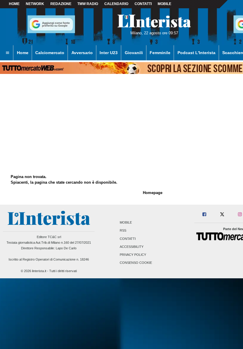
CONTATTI (143, 4)
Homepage (152, 192)
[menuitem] (7, 53)
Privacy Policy (133, 254)
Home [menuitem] (22, 52)
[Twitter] (222, 214)
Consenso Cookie (136, 263)
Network (35, 4)
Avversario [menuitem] (82, 52)
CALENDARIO (116, 4)
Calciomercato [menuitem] (49, 52)
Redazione (60, 4)
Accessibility (131, 246)
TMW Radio (87, 4)
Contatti (128, 238)
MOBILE (164, 4)
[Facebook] (204, 214)
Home (14, 4)
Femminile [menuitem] (160, 52)
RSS (123, 230)
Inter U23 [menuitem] (109, 52)
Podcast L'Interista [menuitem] (196, 52)
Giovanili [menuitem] (134, 52)
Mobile (126, 222)
